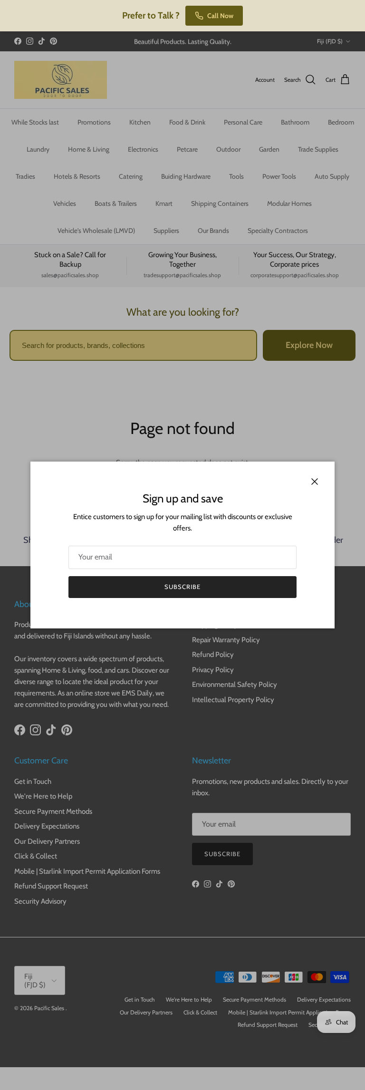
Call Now (220, 15)
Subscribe (182, 586)
